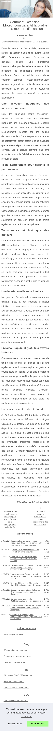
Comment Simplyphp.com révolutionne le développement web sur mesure (26, 617)
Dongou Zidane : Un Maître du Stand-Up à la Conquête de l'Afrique (26, 584)
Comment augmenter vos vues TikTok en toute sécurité (25, 551)
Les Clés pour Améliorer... (15, 662)
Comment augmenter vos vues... (18, 656)
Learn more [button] (26, 716)
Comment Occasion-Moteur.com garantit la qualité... (25, 42)
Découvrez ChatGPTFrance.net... (18, 675)
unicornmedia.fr (26, 35)
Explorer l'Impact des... (14, 681)
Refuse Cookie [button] (15, 724)
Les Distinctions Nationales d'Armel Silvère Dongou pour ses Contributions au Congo (26, 567)
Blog (25, 38)
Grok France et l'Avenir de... (16, 688)
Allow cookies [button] (38, 724)
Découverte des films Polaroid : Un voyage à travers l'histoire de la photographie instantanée (10, 519)
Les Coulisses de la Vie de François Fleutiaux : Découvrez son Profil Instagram (26, 608)
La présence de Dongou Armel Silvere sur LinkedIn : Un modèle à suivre (25, 576)
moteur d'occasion (33, 57)
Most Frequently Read (13, 634)
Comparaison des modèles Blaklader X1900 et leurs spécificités (26, 600)
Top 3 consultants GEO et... (16, 700)
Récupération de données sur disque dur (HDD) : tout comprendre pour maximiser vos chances (26, 543)
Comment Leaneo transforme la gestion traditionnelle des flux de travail (40, 518)
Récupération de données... (16, 650)
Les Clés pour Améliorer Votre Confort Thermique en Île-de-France (23, 559)
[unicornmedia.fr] (26, 9)
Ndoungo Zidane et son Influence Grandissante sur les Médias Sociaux (25, 592)
